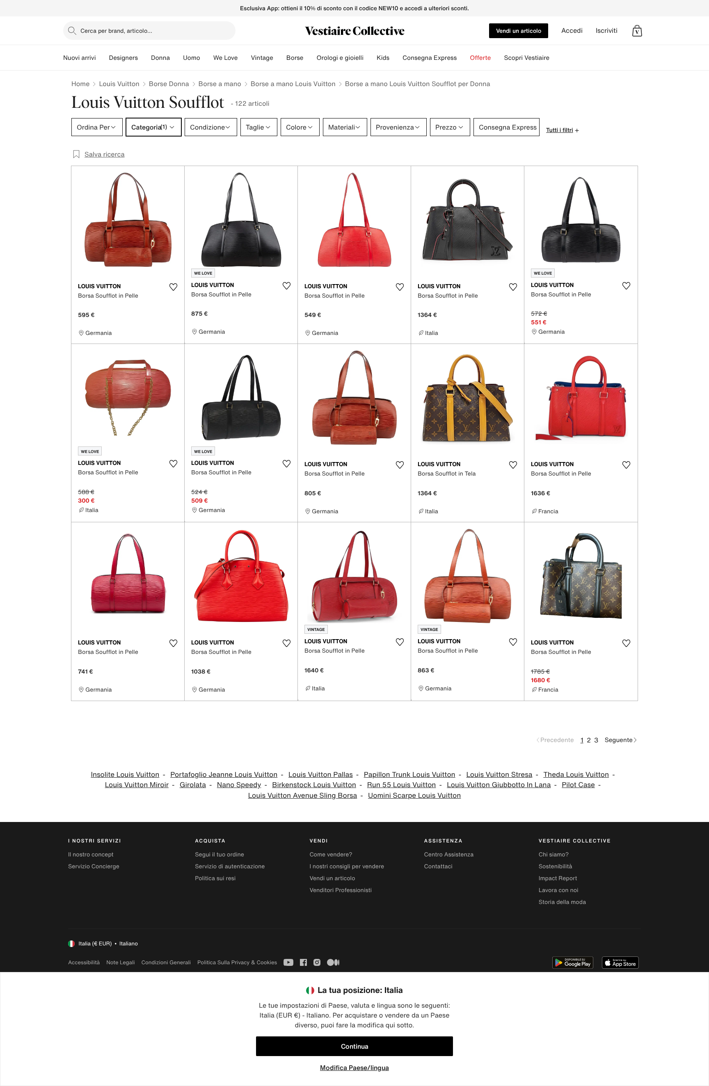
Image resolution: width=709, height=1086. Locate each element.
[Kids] (396, 58)
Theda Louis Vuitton (576, 775)
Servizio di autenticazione (230, 866)
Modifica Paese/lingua (354, 1067)
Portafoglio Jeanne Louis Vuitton (223, 775)
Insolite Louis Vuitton (125, 775)
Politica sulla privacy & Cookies (237, 962)
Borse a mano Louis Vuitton (293, 84)
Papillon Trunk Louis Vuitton (409, 775)
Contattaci (438, 866)
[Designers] (144, 58)
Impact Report (558, 878)
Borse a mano (220, 84)
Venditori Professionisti (340, 890)
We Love (225, 57)
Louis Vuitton (119, 84)
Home (80, 84)
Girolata (193, 785)
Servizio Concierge (93, 866)
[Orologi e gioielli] (370, 58)
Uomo (191, 57)
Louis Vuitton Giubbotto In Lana (499, 785)
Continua (354, 1046)
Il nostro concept (91, 854)
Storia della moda (562, 902)
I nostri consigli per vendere (346, 866)
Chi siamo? (554, 854)
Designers (123, 57)
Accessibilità (84, 962)
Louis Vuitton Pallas (320, 775)
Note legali (120, 962)
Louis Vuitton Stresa (499, 775)
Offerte (480, 57)
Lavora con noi (559, 890)
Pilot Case (578, 785)
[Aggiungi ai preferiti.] (173, 287)
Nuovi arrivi (79, 57)
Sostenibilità (555, 866)
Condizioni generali (166, 962)
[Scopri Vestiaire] (556, 58)
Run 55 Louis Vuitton (401, 785)
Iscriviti (607, 30)
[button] (637, 30)
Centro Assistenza (449, 854)
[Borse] (309, 58)
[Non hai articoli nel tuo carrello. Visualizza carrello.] (637, 30)
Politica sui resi (215, 878)
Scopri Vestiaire (526, 57)
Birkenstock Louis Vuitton (314, 785)
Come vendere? (330, 854)
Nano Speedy (239, 785)
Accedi (572, 30)
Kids (383, 57)
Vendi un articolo (518, 30)
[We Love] (244, 58)
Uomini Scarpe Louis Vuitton (414, 795)
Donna (160, 57)
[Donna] (176, 58)
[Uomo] (207, 58)
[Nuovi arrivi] (102, 58)
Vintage (262, 57)
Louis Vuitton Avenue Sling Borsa (302, 795)
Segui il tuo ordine (219, 854)
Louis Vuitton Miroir (137, 785)
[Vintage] (280, 58)
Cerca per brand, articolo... (116, 30)
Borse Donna (169, 84)
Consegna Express (430, 57)
